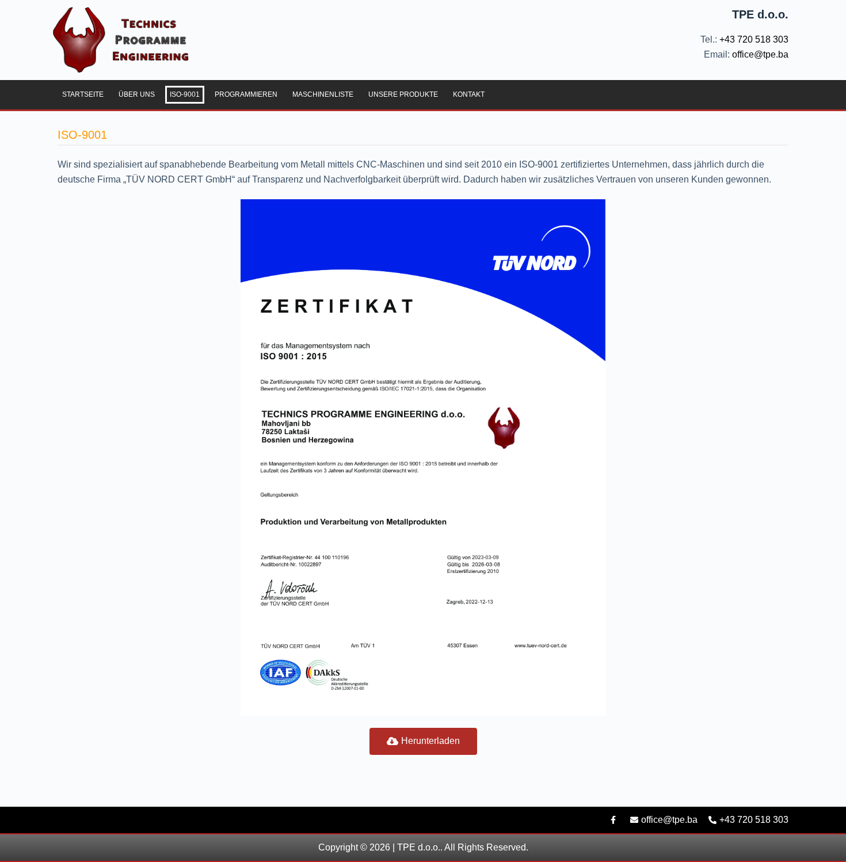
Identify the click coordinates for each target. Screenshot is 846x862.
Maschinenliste (322, 94)
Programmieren (246, 94)
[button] (423, 741)
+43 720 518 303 (752, 39)
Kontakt (469, 94)
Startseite (83, 94)
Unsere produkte (403, 94)
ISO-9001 (185, 94)
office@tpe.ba (759, 54)
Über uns (137, 94)
